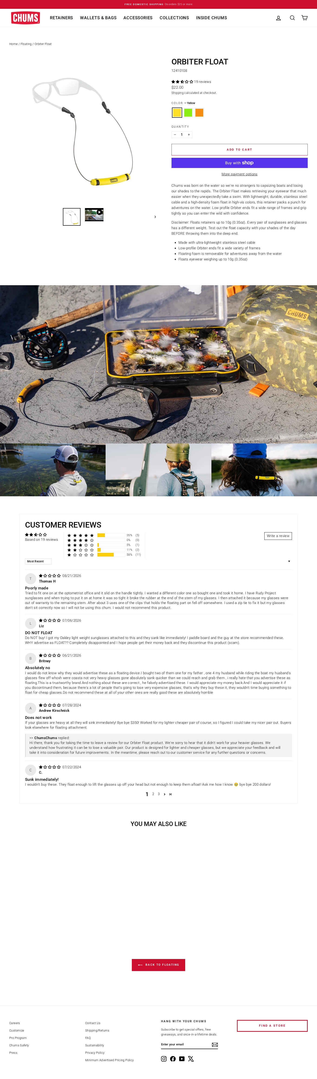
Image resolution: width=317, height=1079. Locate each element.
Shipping (177, 93)
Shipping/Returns (97, 1030)
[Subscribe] (215, 1044)
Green (188, 112)
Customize (16, 1030)
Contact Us (93, 1023)
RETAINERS (61, 17)
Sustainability (94, 1045)
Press (13, 1052)
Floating (26, 44)
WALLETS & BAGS (98, 17)
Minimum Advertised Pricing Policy (109, 1060)
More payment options (240, 174)
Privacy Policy (94, 1052)
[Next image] (153, 217)
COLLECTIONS (174, 17)
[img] (50, 576)
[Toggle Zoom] (82, 131)
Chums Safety (19, 1045)
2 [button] (153, 794)
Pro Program (18, 1038)
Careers (14, 1023)
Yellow (177, 112)
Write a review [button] (278, 536)
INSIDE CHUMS (211, 17)
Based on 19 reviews (41, 540)
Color (183, 103)
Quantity (180, 126)
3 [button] (159, 794)
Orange (199, 112)
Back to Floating (161, 964)
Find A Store (272, 1025)
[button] (182, 82)
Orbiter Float (43, 44)
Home (13, 44)
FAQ (88, 1038)
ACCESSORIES (138, 17)
